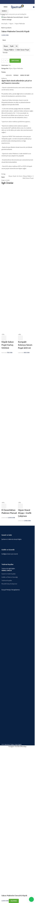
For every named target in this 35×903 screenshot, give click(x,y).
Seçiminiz (14, 901)
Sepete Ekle (15, 60)
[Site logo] (17, 7)
